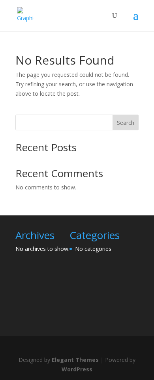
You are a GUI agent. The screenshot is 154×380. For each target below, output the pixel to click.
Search (125, 122)
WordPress (77, 369)
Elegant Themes (75, 359)
